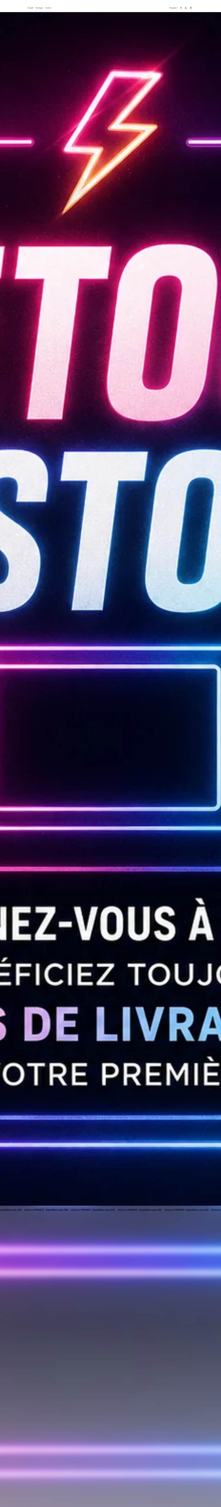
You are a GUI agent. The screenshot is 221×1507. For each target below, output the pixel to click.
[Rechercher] (180, 7)
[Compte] (185, 7)
